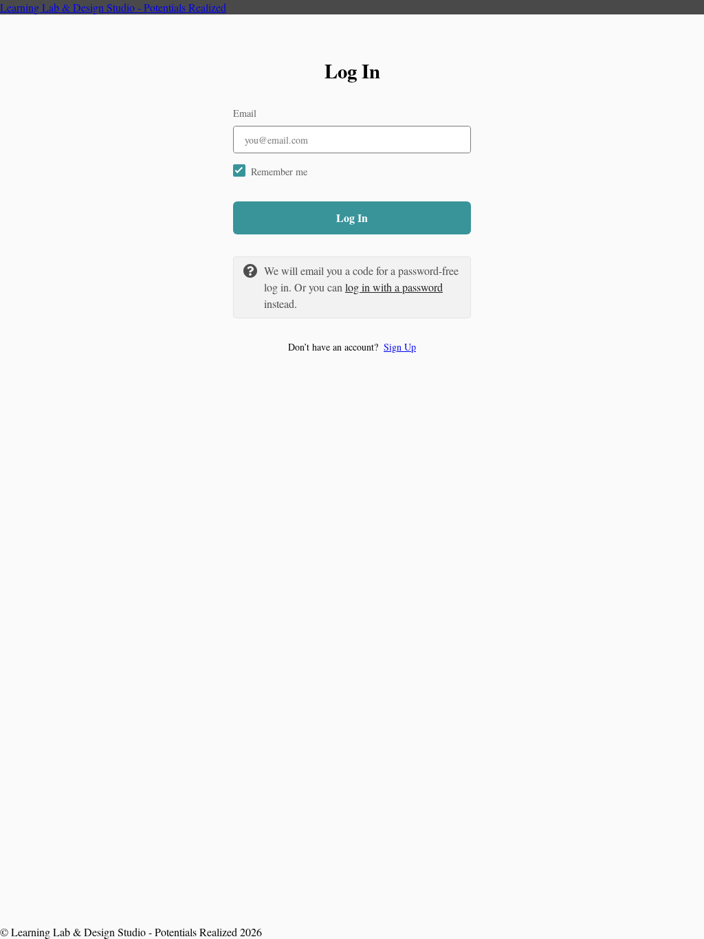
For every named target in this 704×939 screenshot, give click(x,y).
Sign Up (400, 346)
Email (244, 113)
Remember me (279, 171)
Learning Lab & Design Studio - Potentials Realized (113, 7)
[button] (352, 346)
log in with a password (394, 287)
